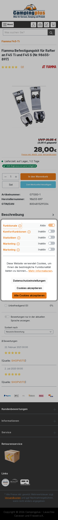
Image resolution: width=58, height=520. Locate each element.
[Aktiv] (51, 225)
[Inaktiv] (51, 231)
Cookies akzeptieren (29, 288)
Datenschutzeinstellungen (29, 280)
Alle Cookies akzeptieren (29, 295)
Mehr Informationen (40, 270)
